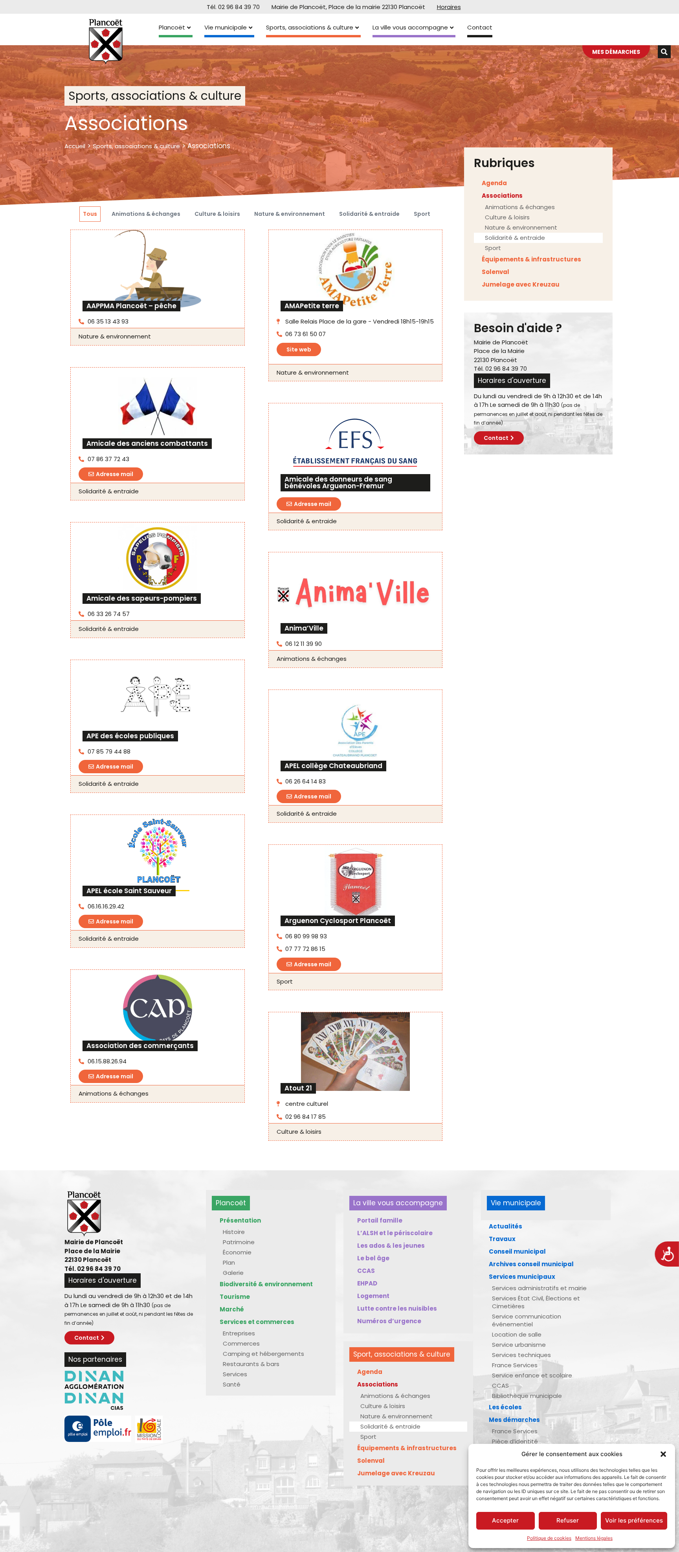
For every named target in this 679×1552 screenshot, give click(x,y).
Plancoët (172, 27)
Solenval (495, 272)
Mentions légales (594, 1538)
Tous (90, 214)
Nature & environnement (289, 214)
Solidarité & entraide (369, 214)
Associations (502, 195)
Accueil (74, 146)
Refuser (567, 1520)
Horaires (449, 7)
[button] (663, 1454)
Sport (422, 214)
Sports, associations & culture (309, 27)
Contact (479, 27)
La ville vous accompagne (410, 27)
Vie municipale (225, 27)
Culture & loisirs (217, 214)
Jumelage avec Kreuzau (521, 284)
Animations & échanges (146, 214)
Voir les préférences (634, 1520)
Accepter (505, 1520)
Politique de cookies (549, 1538)
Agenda (494, 183)
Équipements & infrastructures (531, 259)
